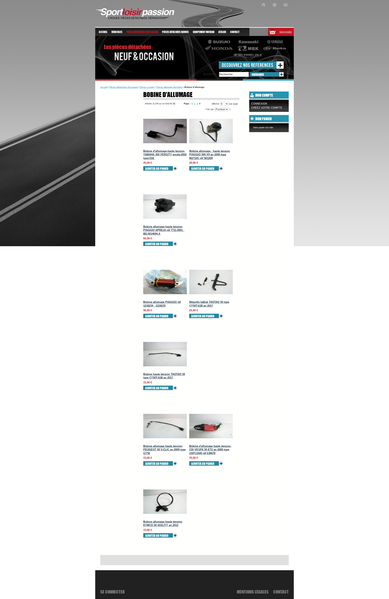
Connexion (259, 103)
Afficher (215, 104)
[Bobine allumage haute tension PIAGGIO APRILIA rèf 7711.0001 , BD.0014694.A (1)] (165, 206)
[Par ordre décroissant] (230, 109)
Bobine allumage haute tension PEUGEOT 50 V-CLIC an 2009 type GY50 (164, 450)
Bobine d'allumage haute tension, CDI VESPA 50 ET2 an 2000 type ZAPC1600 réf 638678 (210, 450)
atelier (222, 32)
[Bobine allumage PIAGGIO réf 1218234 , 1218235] (165, 282)
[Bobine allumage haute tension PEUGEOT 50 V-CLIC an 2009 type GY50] (165, 426)
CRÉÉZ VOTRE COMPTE (266, 107)
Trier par (209, 109)
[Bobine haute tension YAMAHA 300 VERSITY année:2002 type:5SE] (165, 131)
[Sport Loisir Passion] (263, 5)
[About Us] (274, 5)
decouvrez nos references (247, 65)
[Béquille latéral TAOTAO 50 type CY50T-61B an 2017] (211, 282)
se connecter (112, 591)
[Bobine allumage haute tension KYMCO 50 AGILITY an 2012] (165, 501)
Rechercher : (210, 74)
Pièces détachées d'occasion (123, 87)
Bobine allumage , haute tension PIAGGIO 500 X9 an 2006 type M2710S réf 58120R (209, 155)
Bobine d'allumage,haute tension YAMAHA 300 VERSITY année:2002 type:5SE (165, 155)
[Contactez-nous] (285, 5)
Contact (234, 32)
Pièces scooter (147, 87)
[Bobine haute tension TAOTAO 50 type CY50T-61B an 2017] (165, 354)
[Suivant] (200, 103)
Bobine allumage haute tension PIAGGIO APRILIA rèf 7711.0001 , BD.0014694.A (163, 230)
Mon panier (285, 32)
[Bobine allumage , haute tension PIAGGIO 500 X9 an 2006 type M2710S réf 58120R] (211, 131)
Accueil (103, 32)
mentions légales (252, 591)
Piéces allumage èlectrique (169, 87)
